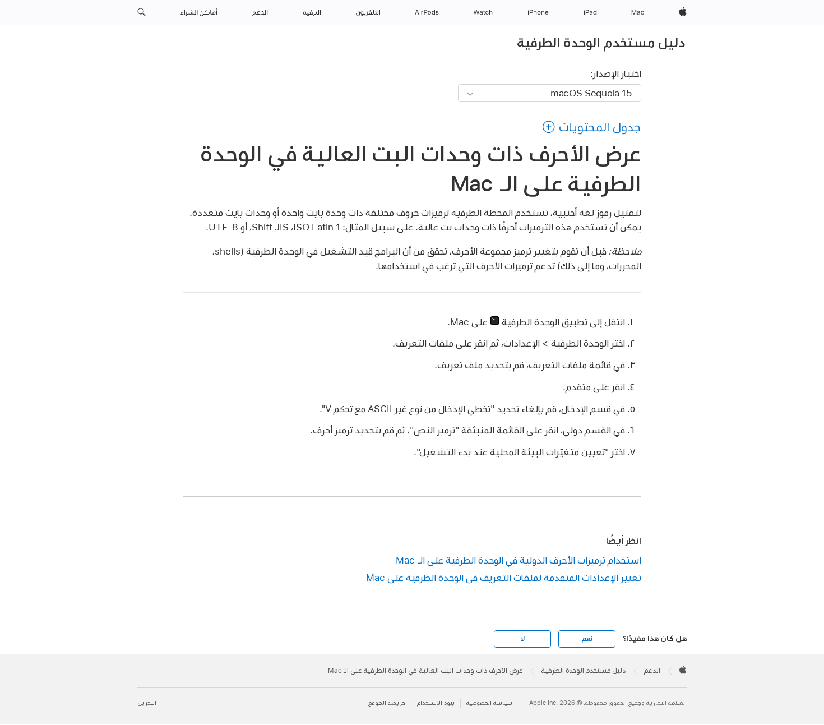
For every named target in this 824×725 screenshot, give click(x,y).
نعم (586, 638)
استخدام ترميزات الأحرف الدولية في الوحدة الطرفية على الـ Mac (518, 560)
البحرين (146, 703)
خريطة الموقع (386, 703)
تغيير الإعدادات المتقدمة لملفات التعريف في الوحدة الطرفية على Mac (503, 577)
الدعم (652, 670)
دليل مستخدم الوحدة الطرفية (601, 42)
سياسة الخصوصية (489, 703)
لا (523, 638)
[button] (141, 12)
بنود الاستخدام (436, 703)
